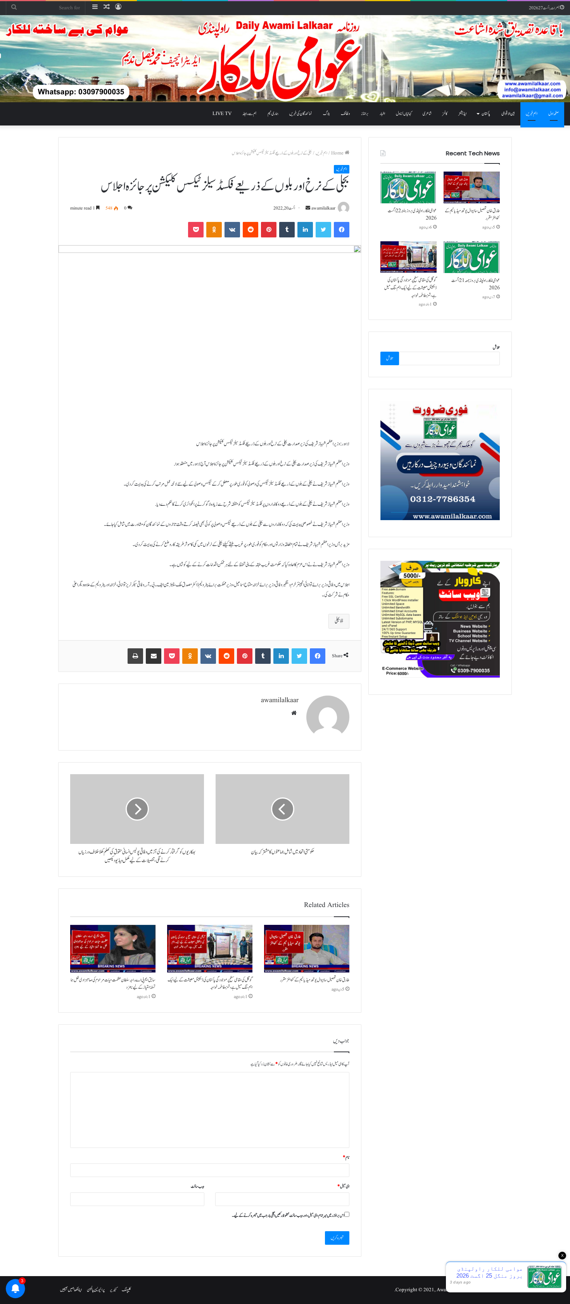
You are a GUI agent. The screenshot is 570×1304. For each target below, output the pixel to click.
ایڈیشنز (462, 113)
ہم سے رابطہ (249, 113)
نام (346, 1157)
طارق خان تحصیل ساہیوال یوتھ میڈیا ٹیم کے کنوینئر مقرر (314, 980)
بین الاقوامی (508, 113)
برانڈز (365, 113)
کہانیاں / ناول (404, 113)
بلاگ (326, 113)
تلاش (496, 347)
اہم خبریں (531, 113)
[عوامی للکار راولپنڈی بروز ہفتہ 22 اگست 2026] (408, 187)
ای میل (343, 1186)
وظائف (345, 113)
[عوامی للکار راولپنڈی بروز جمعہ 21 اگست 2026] (472, 257)
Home (338, 153)
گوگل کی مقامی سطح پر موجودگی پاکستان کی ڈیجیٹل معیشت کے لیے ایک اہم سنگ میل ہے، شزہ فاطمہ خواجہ (210, 983)
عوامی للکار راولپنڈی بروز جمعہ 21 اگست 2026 (475, 284)
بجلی (337, 621)
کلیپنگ (126, 1290)
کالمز (444, 113)
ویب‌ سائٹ (197, 1186)
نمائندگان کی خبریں (300, 113)
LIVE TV (221, 113)
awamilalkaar (323, 208)
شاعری (427, 113)
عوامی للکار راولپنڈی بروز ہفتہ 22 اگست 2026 (412, 214)
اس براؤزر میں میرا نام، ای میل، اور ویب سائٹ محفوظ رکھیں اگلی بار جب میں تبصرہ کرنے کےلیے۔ (288, 1215)
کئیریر (113, 1290)
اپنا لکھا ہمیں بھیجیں (71, 1290)
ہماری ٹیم (273, 113)
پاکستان (486, 113)
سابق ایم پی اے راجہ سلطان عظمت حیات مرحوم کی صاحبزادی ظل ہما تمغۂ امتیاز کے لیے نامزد (113, 983)
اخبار (382, 113)
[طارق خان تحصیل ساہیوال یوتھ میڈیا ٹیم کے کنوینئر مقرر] (306, 949)
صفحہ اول (553, 113)
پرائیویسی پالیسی (96, 1290)
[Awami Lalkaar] (285, 58)
